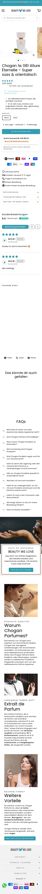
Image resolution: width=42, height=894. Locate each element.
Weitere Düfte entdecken (19, 838)
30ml (6, 118)
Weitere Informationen (16, 202)
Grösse (6, 114)
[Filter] (32, 227)
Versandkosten (27, 86)
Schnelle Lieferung (20, 862)
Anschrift (20, 857)
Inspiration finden (21, 570)
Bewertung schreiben (15, 226)
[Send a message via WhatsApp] (4, 885)
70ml (15, 118)
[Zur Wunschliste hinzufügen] (18, 291)
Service (20, 868)
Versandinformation (15, 197)
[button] (7, 81)
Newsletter (20, 873)
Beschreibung (11, 192)
